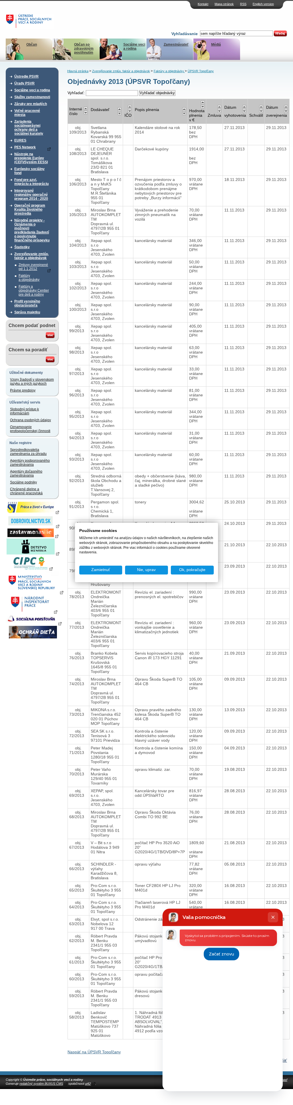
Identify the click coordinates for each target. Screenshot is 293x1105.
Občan (31, 45)
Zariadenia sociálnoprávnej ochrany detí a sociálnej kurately (28, 128)
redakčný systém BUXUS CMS (41, 1083)
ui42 (88, 1083)
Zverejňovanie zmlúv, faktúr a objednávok (31, 256)
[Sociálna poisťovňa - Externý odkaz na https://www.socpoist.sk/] (34, 623)
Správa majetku (27, 312)
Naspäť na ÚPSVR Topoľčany (94, 1052)
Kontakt (203, 4)
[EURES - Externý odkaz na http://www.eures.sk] (33, 512)
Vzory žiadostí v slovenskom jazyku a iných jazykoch (32, 382)
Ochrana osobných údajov (30, 420)
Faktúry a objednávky (29, 278)
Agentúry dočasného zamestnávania (26, 473)
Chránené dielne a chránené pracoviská (26, 491)
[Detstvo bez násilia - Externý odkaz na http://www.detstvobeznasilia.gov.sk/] (33, 553)
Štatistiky (22, 247)
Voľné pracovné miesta (27, 113)
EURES (20, 140)
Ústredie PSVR (26, 76)
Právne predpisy (22, 390)
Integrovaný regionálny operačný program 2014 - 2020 (31, 195)
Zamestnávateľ (176, 45)
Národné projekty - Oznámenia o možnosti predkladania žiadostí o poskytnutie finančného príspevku (32, 230)
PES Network (25, 147)
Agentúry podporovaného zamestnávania (30, 463)
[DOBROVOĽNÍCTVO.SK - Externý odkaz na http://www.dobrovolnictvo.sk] (33, 526)
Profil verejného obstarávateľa (27, 303)
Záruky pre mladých (30, 104)
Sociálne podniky (23, 482)
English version (263, 4)
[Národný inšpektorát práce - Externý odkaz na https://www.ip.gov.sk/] (32, 612)
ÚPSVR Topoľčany (201, 71)
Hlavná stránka (77, 71)
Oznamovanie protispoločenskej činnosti (30, 429)
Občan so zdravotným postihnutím (84, 49)
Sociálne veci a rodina (134, 47)
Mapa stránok (224, 4)
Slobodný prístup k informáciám (24, 411)
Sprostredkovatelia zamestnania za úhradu (28, 452)
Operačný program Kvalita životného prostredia (29, 209)
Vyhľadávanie (184, 33)
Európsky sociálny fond (29, 171)
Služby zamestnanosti (32, 97)
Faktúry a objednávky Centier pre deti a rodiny (34, 291)
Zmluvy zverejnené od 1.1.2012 (33, 267)
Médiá (216, 45)
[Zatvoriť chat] (273, 917)
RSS (243, 4)
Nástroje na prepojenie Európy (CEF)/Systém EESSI (31, 158)
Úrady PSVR (24, 83)
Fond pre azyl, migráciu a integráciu (31, 182)
